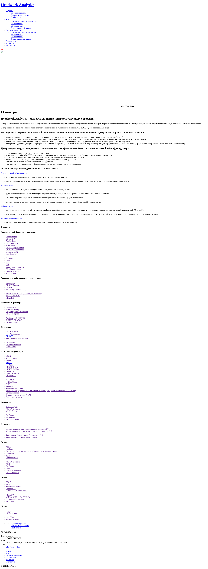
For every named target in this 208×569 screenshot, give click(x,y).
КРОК (8, 356)
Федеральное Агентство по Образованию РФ (24, 435)
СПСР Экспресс (12, 473)
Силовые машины (13, 470)
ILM (7, 263)
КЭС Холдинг (11, 407)
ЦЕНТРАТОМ (12, 322)
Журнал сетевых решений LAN (19, 395)
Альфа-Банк (11, 241)
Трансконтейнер (12, 309)
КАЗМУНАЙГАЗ (13, 296)
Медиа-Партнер (12, 519)
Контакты (10, 43)
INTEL (8, 360)
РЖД (8, 464)
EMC (8, 384)
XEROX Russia (12, 367)
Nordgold (9, 449)
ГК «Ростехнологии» (14, 334)
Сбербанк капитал (13, 269)
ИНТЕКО (10, 495)
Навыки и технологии (20, 15)
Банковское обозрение (15, 267)
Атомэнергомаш (12, 419)
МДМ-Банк (10, 245)
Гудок (8, 511)
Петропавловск (12, 458)
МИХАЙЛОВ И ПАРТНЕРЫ (18, 497)
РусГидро (10, 415)
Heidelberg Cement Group (16, 289)
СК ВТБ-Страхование (15, 248)
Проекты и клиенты (14, 30)
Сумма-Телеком (12, 373)
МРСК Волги (11, 411)
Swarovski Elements (13, 486)
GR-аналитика (17, 26)
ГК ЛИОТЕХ (11, 342)
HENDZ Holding (12, 369)
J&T (7, 265)
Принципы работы (18, 13)
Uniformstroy (11, 489)
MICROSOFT (11, 358)
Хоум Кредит (11, 273)
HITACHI (10, 371)
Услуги (9, 19)
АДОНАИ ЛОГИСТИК (15, 318)
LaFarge (9, 287)
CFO (8, 260)
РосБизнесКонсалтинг (15, 499)
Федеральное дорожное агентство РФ (21, 437)
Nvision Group (11, 382)
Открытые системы (14, 397)
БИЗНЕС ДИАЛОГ (14, 320)
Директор (10, 453)
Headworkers (16, 17)
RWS (8, 484)
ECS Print (9, 482)
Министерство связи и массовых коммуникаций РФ (27, 429)
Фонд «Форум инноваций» (17, 338)
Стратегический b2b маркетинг (23, 22)
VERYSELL (11, 376)
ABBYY (9, 336)
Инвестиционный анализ (21, 28)
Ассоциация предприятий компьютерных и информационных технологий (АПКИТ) (41, 391)
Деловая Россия (12, 393)
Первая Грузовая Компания (17, 312)
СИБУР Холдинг (13, 285)
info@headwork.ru (13, 547)
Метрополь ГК (12, 252)
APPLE (9, 363)
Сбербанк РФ (11, 237)
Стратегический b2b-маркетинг (24, 32)
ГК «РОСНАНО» (13, 332)
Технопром (10, 417)
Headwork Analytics (17, 5)
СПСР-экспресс (12, 314)
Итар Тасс (10, 517)
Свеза (8, 468)
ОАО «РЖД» (11, 307)
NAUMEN (10, 380)
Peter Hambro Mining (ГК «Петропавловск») (24, 294)
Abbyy (8, 447)
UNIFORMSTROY (13, 345)
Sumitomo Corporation (14, 388)
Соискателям (11, 41)
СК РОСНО (11, 239)
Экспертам (10, 45)
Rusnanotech (11, 347)
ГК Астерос (10, 365)
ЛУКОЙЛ (10, 298)
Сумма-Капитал (12, 271)
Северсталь (10, 283)
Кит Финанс (11, 254)
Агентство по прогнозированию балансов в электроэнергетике (32, 451)
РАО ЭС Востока (13, 409)
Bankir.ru (9, 258)
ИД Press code (11, 513)
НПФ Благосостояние (15, 250)
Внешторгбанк (12, 243)
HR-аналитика (17, 24)
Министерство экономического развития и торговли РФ (29, 431)
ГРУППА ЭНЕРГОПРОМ (16, 491)
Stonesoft (9, 386)
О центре (9, 11)
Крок (8, 456)
